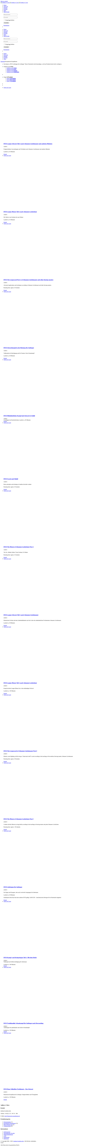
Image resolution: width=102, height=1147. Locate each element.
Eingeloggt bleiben (9, 20)
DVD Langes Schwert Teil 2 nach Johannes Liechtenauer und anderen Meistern (28, 144)
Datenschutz (6, 1137)
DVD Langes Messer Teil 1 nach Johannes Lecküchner (20, 683)
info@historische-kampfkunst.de (12, 1116)
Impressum (6, 1138)
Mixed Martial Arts (8, 1124)
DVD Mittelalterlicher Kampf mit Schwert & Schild (19, 416)
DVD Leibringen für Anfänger (13, 887)
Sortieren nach (12, 68)
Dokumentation (7, 1122)
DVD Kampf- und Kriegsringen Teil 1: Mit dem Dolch (20, 957)
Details (5, 154)
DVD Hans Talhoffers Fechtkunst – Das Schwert (18, 1089)
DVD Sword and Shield (11, 479)
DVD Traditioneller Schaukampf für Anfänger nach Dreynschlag (23, 1023)
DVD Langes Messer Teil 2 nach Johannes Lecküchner (20, 212)
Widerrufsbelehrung (8, 1134)
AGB (5, 1136)
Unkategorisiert (7, 1126)
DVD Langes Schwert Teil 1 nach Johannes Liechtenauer (21, 615)
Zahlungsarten (7, 1132)
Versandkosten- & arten (9, 1133)
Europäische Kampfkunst (10, 1123)
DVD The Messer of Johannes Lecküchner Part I (18, 819)
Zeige (11, 78)
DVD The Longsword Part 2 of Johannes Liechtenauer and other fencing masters (28, 280)
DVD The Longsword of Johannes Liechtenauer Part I (20, 751)
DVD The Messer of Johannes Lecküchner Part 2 (19, 547)
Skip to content (4, 1)
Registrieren (6, 25)
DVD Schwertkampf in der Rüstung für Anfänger (19, 348)
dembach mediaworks (18, 1141)
